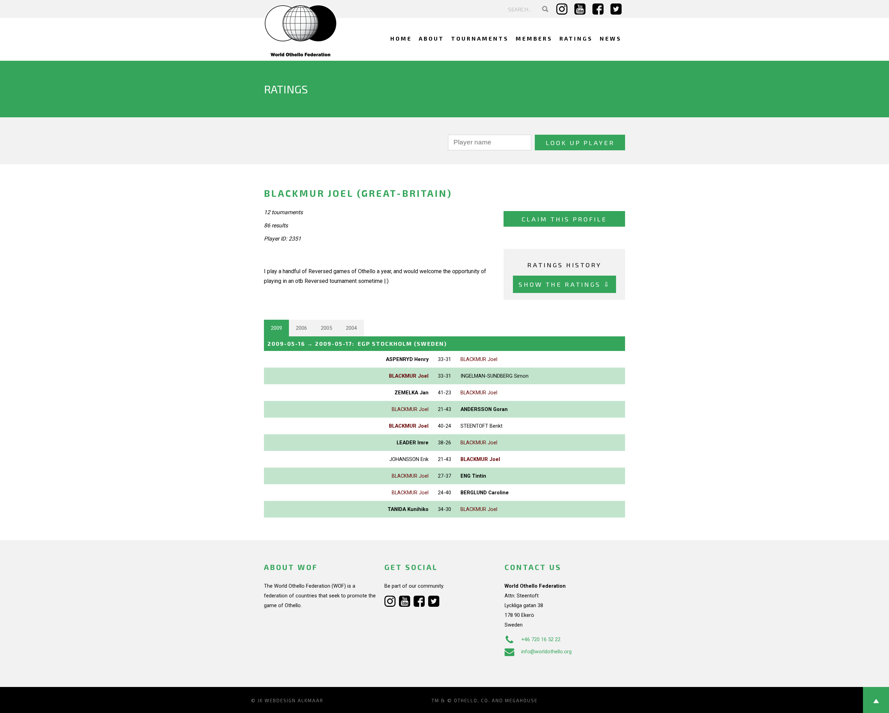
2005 (326, 328)
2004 (351, 328)
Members (534, 38)
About (431, 38)
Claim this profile (564, 219)
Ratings (576, 38)
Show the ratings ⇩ (564, 284)
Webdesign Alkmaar (294, 700)
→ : (357, 343)
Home (401, 38)
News (611, 38)
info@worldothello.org (546, 651)
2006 (301, 328)
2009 (276, 328)
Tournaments (480, 38)
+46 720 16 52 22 (540, 639)
